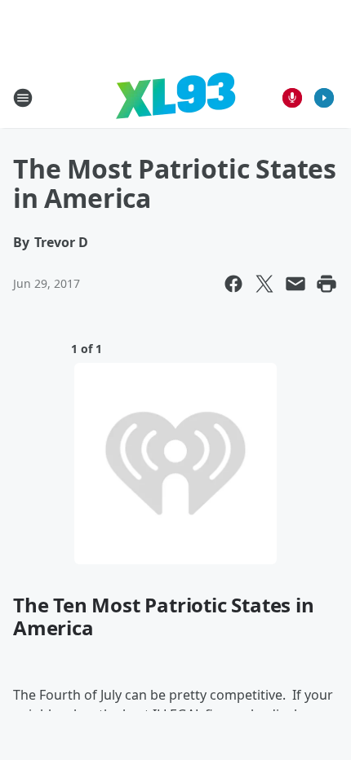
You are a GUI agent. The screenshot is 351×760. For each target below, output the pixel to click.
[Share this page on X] (264, 283)
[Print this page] (326, 283)
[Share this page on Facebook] (233, 283)
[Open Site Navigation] (23, 98)
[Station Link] (175, 97)
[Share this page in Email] (295, 283)
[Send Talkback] (292, 98)
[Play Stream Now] (324, 98)
